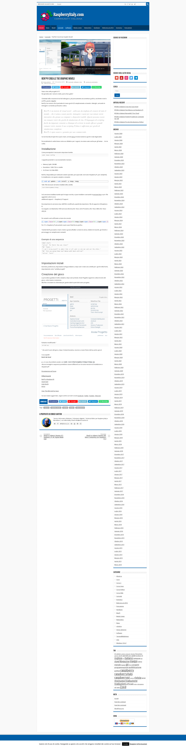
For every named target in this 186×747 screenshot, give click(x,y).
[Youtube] (132, 4)
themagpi (119, 680)
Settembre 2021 (119, 324)
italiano (129, 658)
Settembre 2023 (119, 247)
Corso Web (119, 593)
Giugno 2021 (118, 334)
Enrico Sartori (47, 82)
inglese (118, 658)
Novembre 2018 (119, 417)
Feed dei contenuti (120, 702)
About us (119, 576)
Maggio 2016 (118, 518)
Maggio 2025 (118, 180)
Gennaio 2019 (118, 411)
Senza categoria (121, 630)
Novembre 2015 (119, 538)
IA (142, 656)
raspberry (127, 670)
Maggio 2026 (118, 143)
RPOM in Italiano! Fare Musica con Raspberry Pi (128, 110)
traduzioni (120, 683)
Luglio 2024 (118, 214)
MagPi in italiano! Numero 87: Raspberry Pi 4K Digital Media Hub (53, 436)
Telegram (98, 396)
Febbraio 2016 (118, 528)
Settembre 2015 (119, 544)
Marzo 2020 (118, 364)
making (140, 661)
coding (123, 654)
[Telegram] (135, 4)
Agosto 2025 (118, 173)
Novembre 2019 (119, 377)
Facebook (80, 396)
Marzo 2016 (118, 524)
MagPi (54, 28)
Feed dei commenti (120, 705)
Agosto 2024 (118, 210)
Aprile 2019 (117, 401)
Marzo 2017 (118, 484)
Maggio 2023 (118, 257)
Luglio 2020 (118, 351)
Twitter (86, 396)
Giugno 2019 (118, 394)
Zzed (123, 687)
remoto (132, 678)
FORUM (41, 28)
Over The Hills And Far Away (50, 391)
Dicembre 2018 (119, 414)
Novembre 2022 (119, 277)
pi (127, 664)
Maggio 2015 (118, 558)
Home (41, 37)
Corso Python (120, 589)
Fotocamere (128, 28)
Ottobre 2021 (118, 321)
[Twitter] (130, 4)
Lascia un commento (92, 82)
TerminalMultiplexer (122, 636)
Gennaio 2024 (118, 234)
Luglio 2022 (118, 290)
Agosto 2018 (118, 427)
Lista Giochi (45, 384)
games (116, 656)
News (47, 28)
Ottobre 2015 (118, 541)
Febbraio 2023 (118, 267)
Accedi (116, 698)
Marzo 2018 (118, 444)
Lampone (136, 658)
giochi (47, 407)
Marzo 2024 (118, 227)
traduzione (131, 680)
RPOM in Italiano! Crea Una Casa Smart (126, 106)
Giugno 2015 (118, 555)
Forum (59, 4)
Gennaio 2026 (118, 157)
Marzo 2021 (118, 344)
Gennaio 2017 (118, 491)
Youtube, (92, 396)
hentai (65, 407)
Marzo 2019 (118, 404)
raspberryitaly (123, 674)
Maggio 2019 (118, 397)
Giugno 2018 (118, 434)
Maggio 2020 (118, 357)
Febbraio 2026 (118, 153)
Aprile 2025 (117, 183)
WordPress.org (119, 708)
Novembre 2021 (119, 317)
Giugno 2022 (118, 294)
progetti (135, 665)
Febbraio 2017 (118, 488)
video (135, 684)
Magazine (124, 661)
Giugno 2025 (118, 177)
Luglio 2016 (118, 511)
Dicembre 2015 (119, 534)
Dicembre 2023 (119, 237)
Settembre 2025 (119, 170)
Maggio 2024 (118, 220)
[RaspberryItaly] (64, 15)
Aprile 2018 (117, 441)
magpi (133, 661)
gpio (129, 656)
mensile (117, 665)
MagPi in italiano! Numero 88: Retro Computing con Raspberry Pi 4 (95, 436)
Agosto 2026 (118, 133)
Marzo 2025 (118, 187)
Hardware (97, 28)
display (133, 654)
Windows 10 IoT (121, 643)
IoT (123, 658)
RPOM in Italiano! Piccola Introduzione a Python (129, 122)
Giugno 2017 (118, 474)
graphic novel (56, 407)
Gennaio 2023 (118, 270)
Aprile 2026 (117, 147)
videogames (140, 684)
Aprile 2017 (117, 481)
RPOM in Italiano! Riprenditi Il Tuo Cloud (126, 113)
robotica (119, 626)
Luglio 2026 (118, 137)
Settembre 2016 (119, 504)
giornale (125, 656)
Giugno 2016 (118, 514)
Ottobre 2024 (118, 204)
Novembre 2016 (119, 498)
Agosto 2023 (118, 250)
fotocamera (138, 654)
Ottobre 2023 (118, 244)
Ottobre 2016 (118, 501)
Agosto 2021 (118, 327)
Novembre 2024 (119, 200)
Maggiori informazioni (138, 744)
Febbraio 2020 (118, 367)
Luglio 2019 (118, 391)
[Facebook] (128, 4)
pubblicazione (135, 667)
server (144, 678)
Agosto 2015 (118, 548)
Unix (80, 82)
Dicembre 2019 (119, 374)
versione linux (97, 194)
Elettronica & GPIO (108, 28)
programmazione (121, 667)
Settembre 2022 (119, 284)
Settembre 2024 (119, 207)
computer (127, 654)
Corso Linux (120, 586)
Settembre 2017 (119, 464)
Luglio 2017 (118, 471)
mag (116, 661)
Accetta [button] (125, 744)
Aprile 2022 (117, 300)
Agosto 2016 (118, 508)
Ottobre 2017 (118, 461)
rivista (137, 677)
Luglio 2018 (118, 431)
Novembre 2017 (119, 458)
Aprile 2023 (117, 260)
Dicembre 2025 (119, 160)
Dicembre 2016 (119, 494)
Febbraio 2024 (118, 230)
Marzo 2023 (118, 264)
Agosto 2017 (118, 468)
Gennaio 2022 (118, 311)
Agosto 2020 (118, 347)
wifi (115, 687)
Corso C (118, 583)
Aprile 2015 (117, 561)
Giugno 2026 (118, 140)
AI (115, 654)
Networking (87, 28)
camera (118, 654)
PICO (130, 665)
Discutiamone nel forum (49, 371)
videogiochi (80, 407)
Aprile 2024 (117, 224)
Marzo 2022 (118, 304)
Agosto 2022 (118, 287)
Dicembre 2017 (119, 454)
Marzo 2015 (118, 565)
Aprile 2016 (117, 521)
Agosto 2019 (118, 387)
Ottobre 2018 (118, 421)
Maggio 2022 (118, 297)
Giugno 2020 (118, 354)
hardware (138, 656)
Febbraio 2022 (118, 307)
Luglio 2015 (118, 551)
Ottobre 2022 (118, 280)
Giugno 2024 (118, 217)
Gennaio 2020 (118, 371)
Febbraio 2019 (118, 407)
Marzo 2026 (118, 150)
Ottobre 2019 (118, 381)
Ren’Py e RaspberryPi (48, 379)
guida (133, 656)
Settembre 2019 (119, 384)
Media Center (78, 28)
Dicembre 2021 (119, 314)
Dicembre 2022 (119, 274)
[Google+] (125, 4)
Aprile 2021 (117, 341)
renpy (72, 407)
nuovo (123, 665)
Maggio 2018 (118, 438)
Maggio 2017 (118, 478)
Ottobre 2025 (118, 167)
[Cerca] (147, 4)
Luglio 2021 (118, 331)
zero (118, 687)
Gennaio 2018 (118, 451)
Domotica (119, 28)
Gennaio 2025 (118, 194)
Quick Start (45, 382)
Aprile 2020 (117, 361)
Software (68, 28)
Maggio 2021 (118, 337)
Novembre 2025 (119, 163)
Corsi (118, 579)
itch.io (73, 137)
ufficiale (130, 684)
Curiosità (60, 28)
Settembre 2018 (119, 424)
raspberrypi (122, 677)
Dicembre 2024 (119, 197)
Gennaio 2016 (118, 531)
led (141, 658)
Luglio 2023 (118, 254)
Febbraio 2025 (118, 190)
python (117, 671)
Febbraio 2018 (118, 448)
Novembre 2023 (119, 240)
